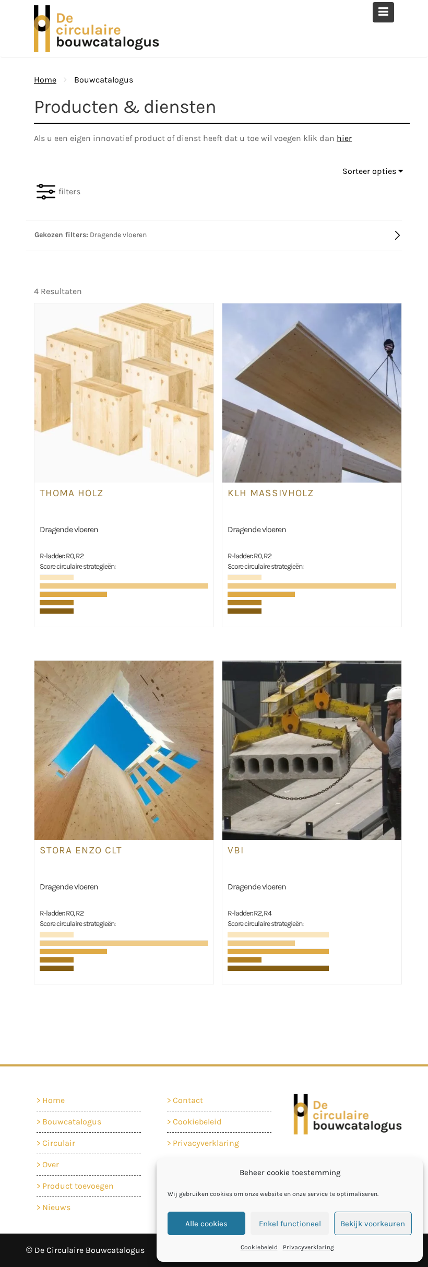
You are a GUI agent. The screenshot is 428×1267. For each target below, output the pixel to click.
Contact (188, 1100)
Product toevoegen (78, 1186)
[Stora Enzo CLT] (123, 749)
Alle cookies (206, 1223)
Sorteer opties (370, 171)
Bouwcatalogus (71, 1122)
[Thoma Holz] (123, 392)
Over (50, 1164)
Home (53, 1100)
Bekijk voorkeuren (372, 1223)
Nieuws (56, 1207)
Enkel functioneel (290, 1223)
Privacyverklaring (308, 1247)
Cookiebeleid (259, 1247)
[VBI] (311, 749)
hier (344, 138)
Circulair (58, 1143)
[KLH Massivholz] (311, 392)
